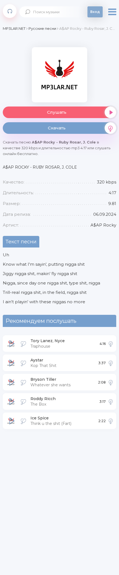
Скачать (57, 128)
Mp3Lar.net (10, 11)
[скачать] (110, 343)
